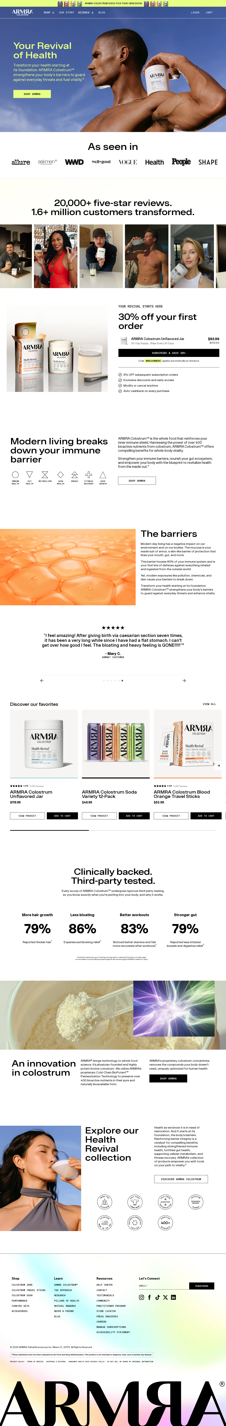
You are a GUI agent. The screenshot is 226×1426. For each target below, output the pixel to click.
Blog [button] (101, 12)
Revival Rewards (65, 1306)
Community (103, 1300)
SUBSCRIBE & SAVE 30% (169, 352)
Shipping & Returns (56, 1361)
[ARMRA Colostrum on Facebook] (149, 1299)
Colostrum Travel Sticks (29, 1290)
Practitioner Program (111, 1306)
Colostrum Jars (22, 1284)
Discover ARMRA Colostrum (181, 1179)
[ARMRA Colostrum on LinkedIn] (173, 1299)
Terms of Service (35, 1361)
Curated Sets (20, 1306)
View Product (32, 816)
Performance (19, 1300)
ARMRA (23, 1347)
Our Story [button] (66, 12)
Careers (101, 1321)
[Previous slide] (42, 680)
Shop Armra (137, 480)
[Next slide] (184, 680)
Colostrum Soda (22, 1295)
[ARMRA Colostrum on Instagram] (141, 1299)
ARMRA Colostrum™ (66, 1284)
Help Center (104, 1284)
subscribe (201, 1286)
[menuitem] (31, 1284)
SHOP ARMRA (32, 93)
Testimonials (105, 1295)
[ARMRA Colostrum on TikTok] (157, 1299)
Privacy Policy (17, 1361)
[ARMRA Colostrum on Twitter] (165, 1299)
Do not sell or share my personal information (130, 1361)
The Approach (63, 1290)
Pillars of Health (66, 1300)
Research (60, 1295)
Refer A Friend (64, 1311)
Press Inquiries (107, 1316)
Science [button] (84, 12)
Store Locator (106, 1311)
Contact (102, 1290)
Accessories (20, 1311)
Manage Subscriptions (111, 1327)
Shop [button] (47, 12)
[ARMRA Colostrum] (22, 12)
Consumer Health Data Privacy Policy (86, 1361)
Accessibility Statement (113, 1332)
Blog (57, 1316)
